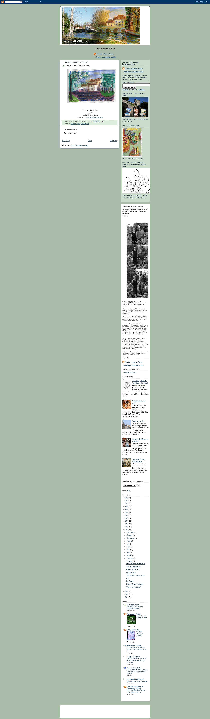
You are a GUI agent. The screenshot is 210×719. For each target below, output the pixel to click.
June (129, 547)
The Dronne (85, 124)
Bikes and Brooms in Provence (137, 681)
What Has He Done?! (133, 587)
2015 (127, 524)
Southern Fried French (135, 679)
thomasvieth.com (130, 372)
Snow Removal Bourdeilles (135, 564)
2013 (127, 530)
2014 (127, 527)
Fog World (129, 581)
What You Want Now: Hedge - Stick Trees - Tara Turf (136, 691)
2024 (127, 498)
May (128, 550)
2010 (127, 597)
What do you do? (138, 421)
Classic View (75, 124)
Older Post (113, 141)
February (130, 558)
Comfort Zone (131, 572)
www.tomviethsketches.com (94, 117)
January (130, 561)
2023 (127, 501)
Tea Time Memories (133, 567)
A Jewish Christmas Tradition (139, 633)
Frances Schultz (133, 605)
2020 (127, 509)
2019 (127, 512)
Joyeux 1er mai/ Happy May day (141, 617)
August (129, 541)
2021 (127, 506)
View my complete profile (106, 57)
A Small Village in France (105, 54)
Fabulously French (134, 614)
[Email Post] (102, 121)
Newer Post (66, 141)
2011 (127, 594)
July (128, 544)
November (130, 532)
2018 (127, 515)
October (130, 535)
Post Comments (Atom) (79, 145)
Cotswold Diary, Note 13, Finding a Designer (135, 607)
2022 (127, 504)
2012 (127, 591)
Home (90, 141)
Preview (125, 90)
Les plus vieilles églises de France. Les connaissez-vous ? (136, 649)
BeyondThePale (133, 630)
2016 (127, 521)
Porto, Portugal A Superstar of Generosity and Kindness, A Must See (136, 660)
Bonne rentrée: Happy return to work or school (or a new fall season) (137, 671)
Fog (127, 578)
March (129, 555)
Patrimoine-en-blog (134, 645)
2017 (127, 518)
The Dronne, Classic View (77, 66)
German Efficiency (132, 570)
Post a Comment (70, 133)
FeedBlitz (141, 90)
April (128, 552)
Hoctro (128, 490)
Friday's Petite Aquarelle (134, 584)
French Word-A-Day (134, 668)
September (131, 538)
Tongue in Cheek (133, 657)
